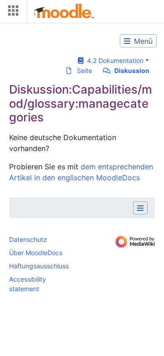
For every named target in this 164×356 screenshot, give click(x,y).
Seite (84, 70)
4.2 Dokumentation (113, 60)
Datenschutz (28, 239)
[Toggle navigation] (11, 12)
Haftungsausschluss (39, 266)
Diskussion (131, 70)
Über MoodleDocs (35, 253)
